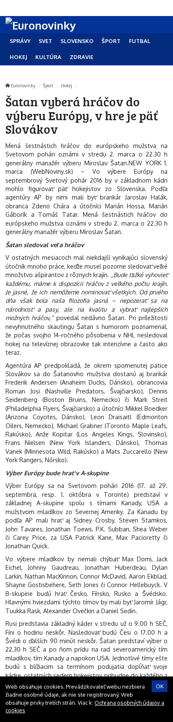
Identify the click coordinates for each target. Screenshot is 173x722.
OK (160, 686)
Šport (48, 85)
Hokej (66, 85)
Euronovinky (23, 85)
